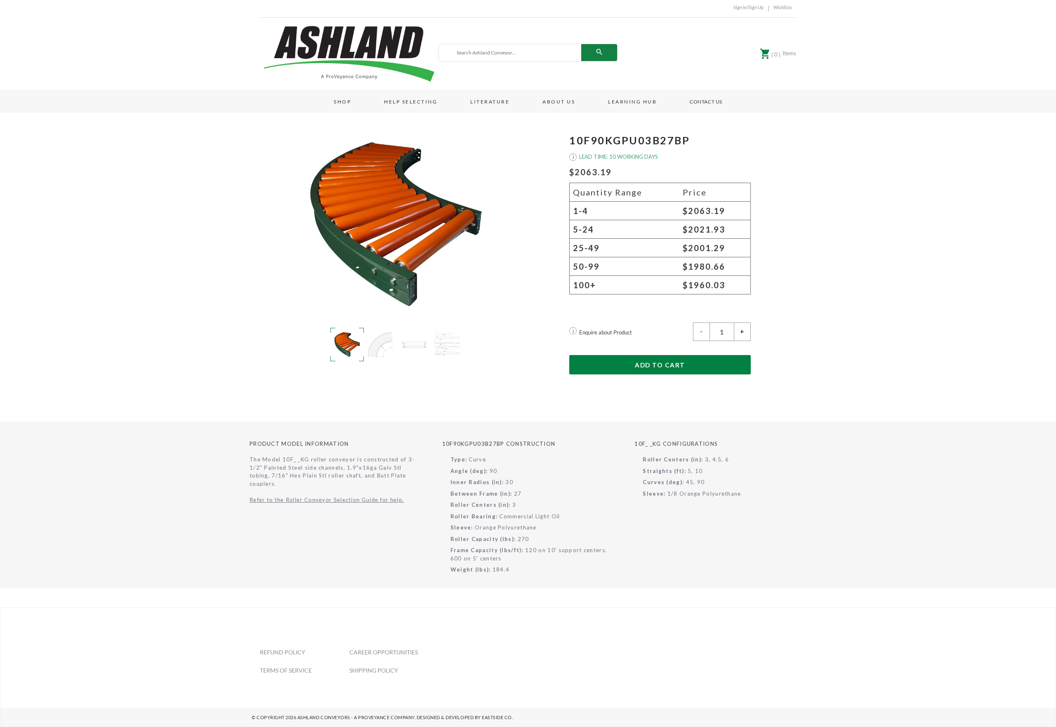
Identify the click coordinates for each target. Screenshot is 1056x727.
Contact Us (706, 102)
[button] (396, 224)
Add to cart (660, 365)
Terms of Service (286, 670)
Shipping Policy (373, 670)
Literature (489, 102)
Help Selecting (410, 102)
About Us (558, 102)
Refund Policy (282, 652)
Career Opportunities (383, 652)
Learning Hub (632, 102)
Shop (342, 102)
